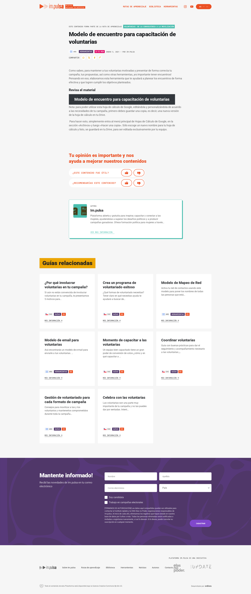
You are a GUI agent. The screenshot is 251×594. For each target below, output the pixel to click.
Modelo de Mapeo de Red (181, 283)
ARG (167, 314)
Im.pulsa (131, 52)
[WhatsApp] (83, 58)
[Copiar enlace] (100, 57)
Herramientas (86, 51)
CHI (50, 314)
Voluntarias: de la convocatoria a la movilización (149, 26)
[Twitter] (89, 58)
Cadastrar (200, 523)
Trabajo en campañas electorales (126, 502)
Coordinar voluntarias (178, 340)
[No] (138, 172)
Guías (57, 314)
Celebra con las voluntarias (124, 398)
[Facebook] (94, 58)
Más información (52, 320)
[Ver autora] (80, 211)
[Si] (126, 172)
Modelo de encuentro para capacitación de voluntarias (122, 99)
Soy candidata (116, 497)
